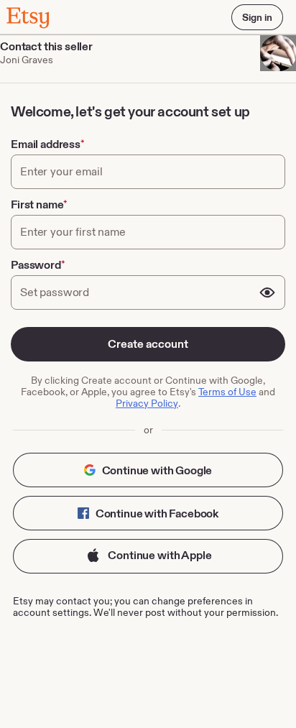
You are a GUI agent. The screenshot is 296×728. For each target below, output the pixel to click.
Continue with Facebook (155, 513)
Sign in (257, 17)
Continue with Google (156, 470)
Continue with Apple (159, 555)
